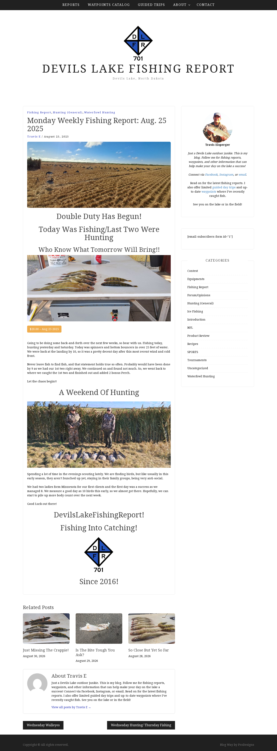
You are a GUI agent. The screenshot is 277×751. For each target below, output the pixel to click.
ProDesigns (246, 744)
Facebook (211, 174)
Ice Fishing (195, 311)
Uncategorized (197, 368)
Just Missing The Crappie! (46, 650)
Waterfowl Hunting (99, 112)
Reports (71, 5)
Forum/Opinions (198, 295)
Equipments (195, 279)
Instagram (226, 174)
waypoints (209, 191)
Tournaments (197, 360)
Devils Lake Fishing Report (138, 68)
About (180, 5)
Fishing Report (39, 112)
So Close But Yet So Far (148, 650)
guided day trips (224, 187)
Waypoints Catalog (109, 5)
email (242, 174)
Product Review (198, 335)
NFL (190, 327)
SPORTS (192, 352)
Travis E (34, 136)
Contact (206, 5)
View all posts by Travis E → (71, 707)
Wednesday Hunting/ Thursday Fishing (141, 725)
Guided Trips (151, 5)
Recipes (192, 343)
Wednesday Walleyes (43, 725)
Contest (192, 271)
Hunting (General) (68, 112)
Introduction (196, 319)
